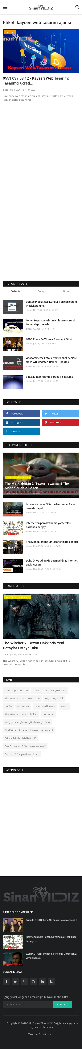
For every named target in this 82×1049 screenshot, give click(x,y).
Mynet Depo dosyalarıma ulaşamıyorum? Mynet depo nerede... (50, 322)
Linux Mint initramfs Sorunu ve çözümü (49, 376)
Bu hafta (16, 291)
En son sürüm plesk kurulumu (22, 754)
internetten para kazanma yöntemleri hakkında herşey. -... (48, 525)
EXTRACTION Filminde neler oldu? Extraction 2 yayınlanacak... (51, 955)
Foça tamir (23, 706)
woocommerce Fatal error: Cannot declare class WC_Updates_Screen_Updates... (51, 360)
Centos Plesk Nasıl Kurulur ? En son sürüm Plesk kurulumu (51, 303)
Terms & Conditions (39, 1034)
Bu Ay (41, 291)
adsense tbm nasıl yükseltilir (49, 690)
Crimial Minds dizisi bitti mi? (20, 738)
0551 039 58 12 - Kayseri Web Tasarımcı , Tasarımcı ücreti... (37, 80)
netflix (8, 706)
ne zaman (48, 714)
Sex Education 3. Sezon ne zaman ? (25, 746)
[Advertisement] (41, 147)
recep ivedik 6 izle (45, 706)
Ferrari (64, 706)
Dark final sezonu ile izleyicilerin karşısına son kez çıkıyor (38, 645)
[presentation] (65, 599)
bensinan (8, 654)
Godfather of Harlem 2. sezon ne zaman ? (29, 730)
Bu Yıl (66, 291)
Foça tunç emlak (54, 698)
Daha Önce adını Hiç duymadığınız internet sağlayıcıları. (52, 562)
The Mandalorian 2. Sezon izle (22, 698)
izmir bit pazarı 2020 (16, 690)
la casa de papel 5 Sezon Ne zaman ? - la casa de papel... (50, 506)
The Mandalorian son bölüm (21, 714)
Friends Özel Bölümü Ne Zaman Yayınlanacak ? (51, 920)
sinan (6, 89)
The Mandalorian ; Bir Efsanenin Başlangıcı (52, 541)
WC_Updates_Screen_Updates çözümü (27, 722)
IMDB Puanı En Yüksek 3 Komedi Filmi (49, 339)
